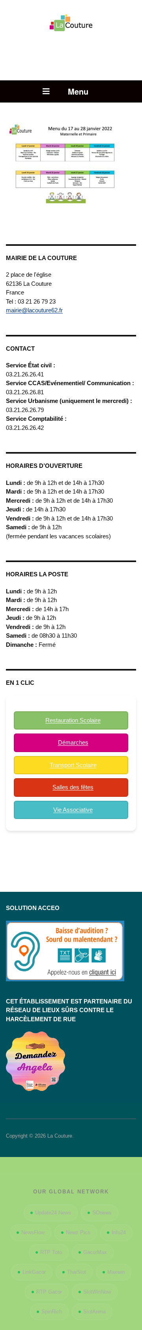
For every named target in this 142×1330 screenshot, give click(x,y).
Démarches (73, 742)
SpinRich (51, 1312)
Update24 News (53, 1213)
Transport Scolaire (73, 765)
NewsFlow (33, 1232)
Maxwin (116, 1272)
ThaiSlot (76, 1272)
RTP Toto (51, 1252)
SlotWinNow (97, 1292)
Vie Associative (73, 809)
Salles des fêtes (72, 787)
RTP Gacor (49, 1292)
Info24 (119, 1232)
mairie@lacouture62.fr (34, 310)
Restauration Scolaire (73, 720)
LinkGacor (34, 1272)
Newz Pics (78, 1232)
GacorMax (95, 1252)
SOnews (102, 1213)
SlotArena (94, 1312)
